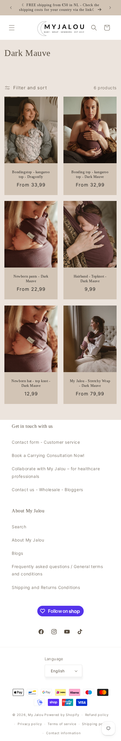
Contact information (63, 733)
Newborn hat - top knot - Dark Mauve (30, 383)
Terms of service (62, 724)
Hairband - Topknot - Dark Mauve (90, 279)
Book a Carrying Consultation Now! (48, 455)
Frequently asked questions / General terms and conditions (57, 570)
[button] (11, 27)
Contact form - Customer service (46, 442)
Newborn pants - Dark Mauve (31, 279)
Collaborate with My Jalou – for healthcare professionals (56, 472)
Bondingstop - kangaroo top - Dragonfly (31, 174)
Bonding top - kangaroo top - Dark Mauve (89, 174)
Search (19, 526)
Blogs (17, 553)
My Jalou (35, 715)
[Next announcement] (110, 7)
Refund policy (97, 715)
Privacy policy (30, 724)
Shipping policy (95, 724)
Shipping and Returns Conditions (46, 587)
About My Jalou (28, 539)
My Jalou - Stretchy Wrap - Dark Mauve (90, 383)
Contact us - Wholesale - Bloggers (47, 489)
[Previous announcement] (10, 7)
